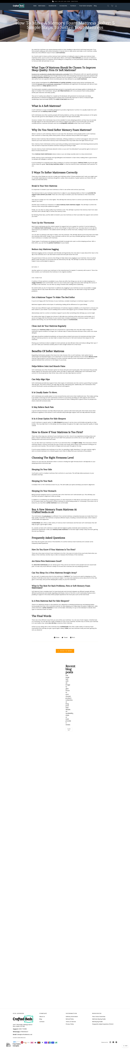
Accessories (63, 6)
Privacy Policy (70, 1024)
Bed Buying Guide (97, 1021)
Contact (41, 1021)
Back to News (66, 651)
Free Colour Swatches (98, 1016)
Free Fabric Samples (85, 6)
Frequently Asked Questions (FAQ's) (102, 1024)
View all (69, 729)
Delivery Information (72, 1016)
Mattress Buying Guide (99, 1019)
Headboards (53, 6)
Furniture (73, 6)
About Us (42, 1016)
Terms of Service (71, 1021)
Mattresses (42, 6)
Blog (95, 6)
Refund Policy (70, 1019)
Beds (34, 6)
